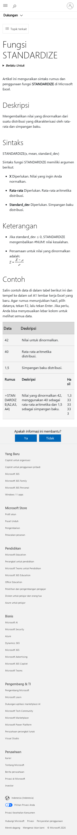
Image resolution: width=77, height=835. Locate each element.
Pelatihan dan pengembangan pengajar (25, 589)
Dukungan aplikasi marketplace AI (22, 704)
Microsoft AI (11, 622)
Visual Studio (12, 738)
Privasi (30, 821)
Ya (26, 438)
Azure (8, 636)
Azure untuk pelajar (15, 602)
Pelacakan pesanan (15, 534)
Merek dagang (12, 827)
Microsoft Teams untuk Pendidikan (23, 568)
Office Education (13, 582)
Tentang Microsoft (14, 765)
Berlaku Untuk (15, 65)
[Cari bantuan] (15, 5)
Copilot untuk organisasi (17, 460)
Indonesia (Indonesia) (23, 797)
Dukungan (11, 15)
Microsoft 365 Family (16, 480)
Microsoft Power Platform (18, 724)
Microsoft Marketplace (17, 717)
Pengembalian (12, 528)
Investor (9, 785)
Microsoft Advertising (16, 656)
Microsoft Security (14, 629)
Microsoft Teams (13, 670)
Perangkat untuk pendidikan (19, 561)
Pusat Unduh (11, 521)
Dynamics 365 (12, 643)
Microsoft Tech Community (19, 710)
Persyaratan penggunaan (50, 821)
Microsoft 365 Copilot (16, 663)
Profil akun (10, 514)
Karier (8, 758)
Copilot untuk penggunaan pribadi (22, 467)
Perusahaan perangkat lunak (20, 731)
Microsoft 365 (12, 473)
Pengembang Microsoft (17, 690)
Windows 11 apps (14, 494)
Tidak (50, 438)
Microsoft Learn (13, 697)
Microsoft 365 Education (17, 575)
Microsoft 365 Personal (17, 487)
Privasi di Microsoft (15, 778)
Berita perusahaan (14, 771)
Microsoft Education (15, 554)
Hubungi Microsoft (14, 821)
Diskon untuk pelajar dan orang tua (23, 595)
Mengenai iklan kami (33, 827)
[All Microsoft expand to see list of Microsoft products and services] (5, 6)
